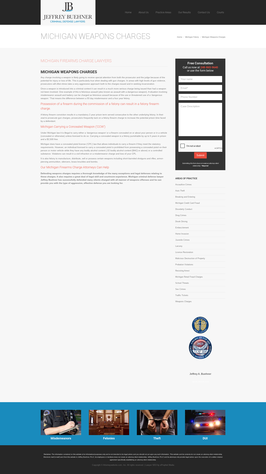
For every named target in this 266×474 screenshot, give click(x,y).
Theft (157, 438)
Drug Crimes (180, 215)
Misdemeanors (61, 438)
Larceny (178, 246)
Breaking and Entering (185, 197)
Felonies (109, 438)
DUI (205, 438)
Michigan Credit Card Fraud (187, 203)
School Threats (182, 283)
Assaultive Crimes (183, 184)
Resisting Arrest (182, 271)
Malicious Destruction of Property (190, 258)
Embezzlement (182, 227)
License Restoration (184, 252)
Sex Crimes (180, 289)
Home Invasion (182, 234)
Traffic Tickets (181, 295)
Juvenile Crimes (182, 240)
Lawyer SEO (151, 465)
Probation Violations (184, 264)
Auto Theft (180, 191)
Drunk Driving (181, 221)
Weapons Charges (183, 301)
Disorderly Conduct (183, 209)
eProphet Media (167, 465)
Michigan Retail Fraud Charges (189, 277)
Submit (200, 155)
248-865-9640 (209, 67)
